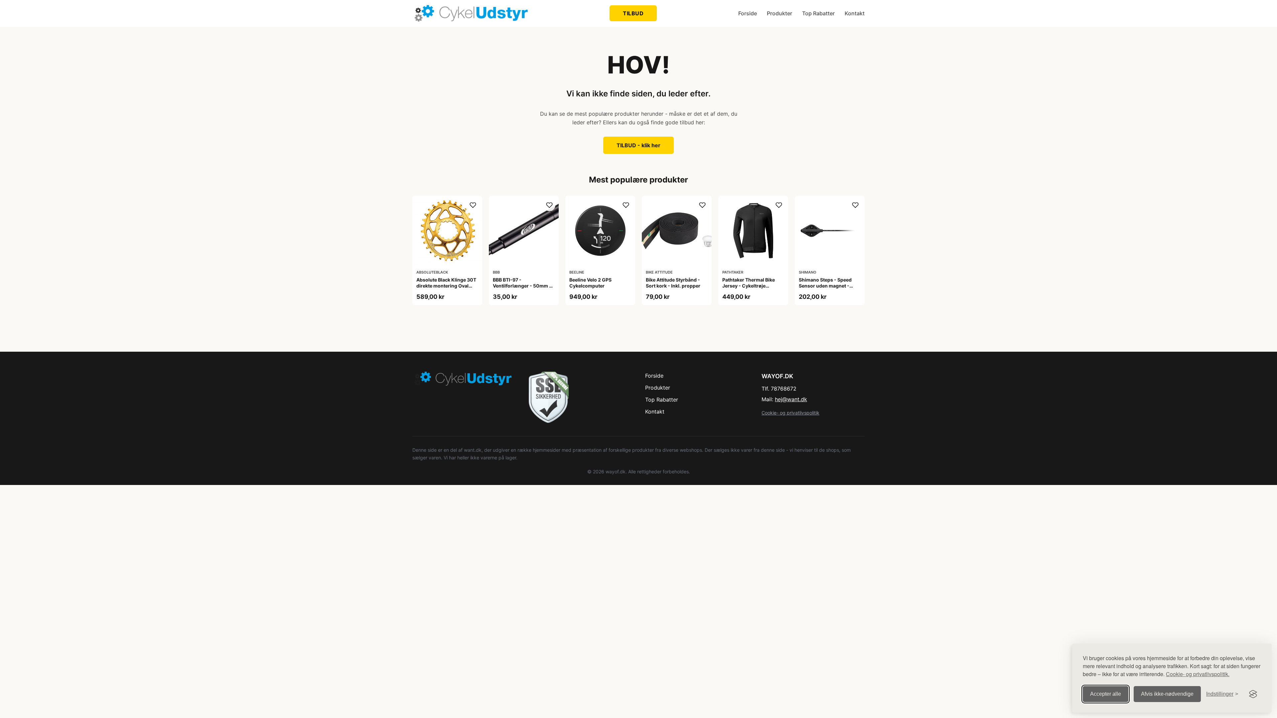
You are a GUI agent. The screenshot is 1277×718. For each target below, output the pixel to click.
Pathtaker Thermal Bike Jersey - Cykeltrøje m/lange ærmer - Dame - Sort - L (750, 289)
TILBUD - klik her (638, 145)
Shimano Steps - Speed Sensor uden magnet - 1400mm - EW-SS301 (825, 286)
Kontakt (855, 13)
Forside (747, 13)
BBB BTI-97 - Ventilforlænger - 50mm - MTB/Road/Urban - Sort (522, 286)
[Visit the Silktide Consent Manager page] (1253, 694)
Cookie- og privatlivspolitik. (1197, 674)
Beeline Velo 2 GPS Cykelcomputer (590, 283)
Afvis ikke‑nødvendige (1167, 694)
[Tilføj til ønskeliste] (473, 205)
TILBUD (633, 13)
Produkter (779, 13)
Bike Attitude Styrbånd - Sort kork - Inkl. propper (673, 283)
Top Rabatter (818, 13)
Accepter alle (1105, 694)
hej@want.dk (791, 399)
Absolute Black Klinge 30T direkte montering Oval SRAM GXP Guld (446, 286)
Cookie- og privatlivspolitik (790, 413)
